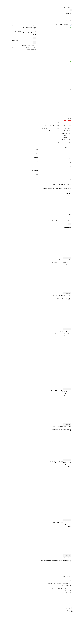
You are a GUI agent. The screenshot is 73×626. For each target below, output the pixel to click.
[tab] (41, 116)
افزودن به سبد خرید (15, 40)
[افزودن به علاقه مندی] (63, 255)
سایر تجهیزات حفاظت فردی (51, 560)
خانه (35, 25)
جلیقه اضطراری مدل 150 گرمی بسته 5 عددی (59, 259)
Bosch (4, 47)
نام (70, 208)
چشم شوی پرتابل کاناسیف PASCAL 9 (61, 391)
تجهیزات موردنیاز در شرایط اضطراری (20, 25)
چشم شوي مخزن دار (65, 331)
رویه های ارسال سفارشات (66, 585)
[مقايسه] (69, 255)
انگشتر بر (29, 49)
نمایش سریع (66, 255)
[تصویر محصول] (59, 372)
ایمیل (70, 214)
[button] (67, 258)
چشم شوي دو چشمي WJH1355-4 (62, 295)
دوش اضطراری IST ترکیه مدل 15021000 (60, 462)
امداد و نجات (30, 25)
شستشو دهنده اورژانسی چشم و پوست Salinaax (58, 522)
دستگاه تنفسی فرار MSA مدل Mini (62, 426)
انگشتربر (68, 122)
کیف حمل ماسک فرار (65, 557)
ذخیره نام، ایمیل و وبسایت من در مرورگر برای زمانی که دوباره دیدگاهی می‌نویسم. (55, 220)
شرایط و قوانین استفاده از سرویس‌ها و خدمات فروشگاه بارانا (59, 583)
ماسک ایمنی (54, 429)
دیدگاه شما (69, 195)
